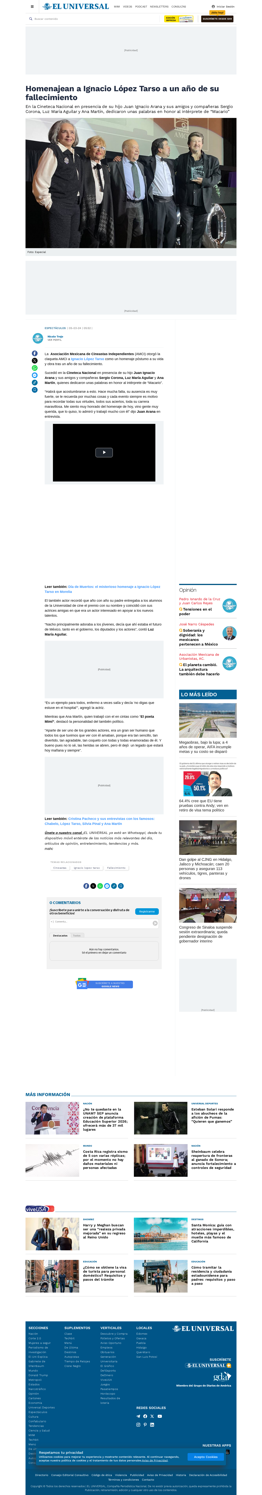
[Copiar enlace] (35, 382)
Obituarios (108, 1352)
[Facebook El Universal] (145, 1417)
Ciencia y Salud (39, 1430)
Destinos (70, 1352)
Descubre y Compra (114, 1333)
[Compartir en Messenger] (35, 375)
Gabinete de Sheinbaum (37, 1363)
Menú (32, 1444)
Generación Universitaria (109, 1359)
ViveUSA (106, 1379)
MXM (117, 6)
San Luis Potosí (146, 1356)
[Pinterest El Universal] (145, 1425)
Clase (68, 1333)
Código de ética (101, 1475)
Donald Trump (38, 1375)
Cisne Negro (72, 1365)
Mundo (33, 1370)
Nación (33, 1333)
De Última (71, 1347)
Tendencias (36, 1425)
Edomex (141, 1333)
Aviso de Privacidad (160, 1475)
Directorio (41, 1475)
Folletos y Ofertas (113, 1338)
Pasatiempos (109, 1389)
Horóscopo (108, 1393)
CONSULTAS (178, 6)
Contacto (148, 1479)
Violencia (121, 1475)
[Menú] (32, 6)
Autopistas (71, 1356)
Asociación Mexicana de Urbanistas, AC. (199, 656)
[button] (217, 19)
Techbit (34, 1439)
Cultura (34, 1416)
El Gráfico (107, 1365)
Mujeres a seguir (40, 1342)
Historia (181, 1475)
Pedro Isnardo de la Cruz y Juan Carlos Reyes (199, 601)
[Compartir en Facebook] (35, 353)
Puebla (141, 1342)
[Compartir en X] (35, 361)
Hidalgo (141, 1347)
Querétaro (143, 1352)
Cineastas (60, 867)
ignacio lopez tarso (87, 867)
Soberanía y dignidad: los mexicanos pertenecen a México (198, 637)
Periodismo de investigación (38, 1350)
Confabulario (37, 1421)
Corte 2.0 (35, 1338)
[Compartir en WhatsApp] (35, 368)
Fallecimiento (116, 867)
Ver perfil (55, 339)
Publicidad (137, 1475)
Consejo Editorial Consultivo (69, 1475)
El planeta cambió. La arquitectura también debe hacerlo (199, 669)
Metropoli (35, 1379)
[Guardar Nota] (35, 390)
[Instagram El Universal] (138, 1425)
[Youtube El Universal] (159, 1417)
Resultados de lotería (110, 1400)
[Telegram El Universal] (138, 1417)
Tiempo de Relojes (77, 1361)
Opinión (187, 590)
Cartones (35, 1398)
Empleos (107, 1347)
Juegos (105, 1384)
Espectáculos (55, 328)
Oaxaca (141, 1338)
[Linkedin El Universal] (152, 1425)
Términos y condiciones (123, 1479)
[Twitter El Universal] (152, 1417)
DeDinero (107, 1375)
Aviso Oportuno (111, 1342)
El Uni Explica (38, 1356)
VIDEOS (127, 6)
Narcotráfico (37, 1389)
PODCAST (141, 6)
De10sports (108, 1370)
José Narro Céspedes (196, 624)
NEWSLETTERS (159, 6)
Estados (34, 1384)
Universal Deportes (42, 1407)
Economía (35, 1402)
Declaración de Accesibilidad (208, 1475)
